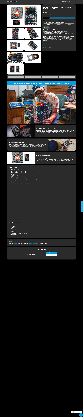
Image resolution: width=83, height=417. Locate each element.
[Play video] (41, 104)
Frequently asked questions (49, 47)
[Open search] (71, 1)
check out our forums (32, 243)
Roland (45, 10)
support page (16, 243)
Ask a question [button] (51, 255)
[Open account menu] (73, 1)
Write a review (51, 252)
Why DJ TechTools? (48, 42)
